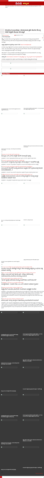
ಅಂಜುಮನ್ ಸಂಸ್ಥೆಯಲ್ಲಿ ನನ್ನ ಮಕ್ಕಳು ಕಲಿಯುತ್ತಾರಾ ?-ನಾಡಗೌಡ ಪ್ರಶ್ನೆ (20, 162)
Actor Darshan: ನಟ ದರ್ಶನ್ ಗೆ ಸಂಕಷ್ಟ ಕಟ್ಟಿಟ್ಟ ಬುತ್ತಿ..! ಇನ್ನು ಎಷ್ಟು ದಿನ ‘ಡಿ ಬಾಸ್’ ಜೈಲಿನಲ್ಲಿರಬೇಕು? (24, 56)
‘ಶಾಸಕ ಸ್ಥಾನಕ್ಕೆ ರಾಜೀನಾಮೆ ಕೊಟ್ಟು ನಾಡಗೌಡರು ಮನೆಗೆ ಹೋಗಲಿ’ (18, 280)
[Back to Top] (1, 477)
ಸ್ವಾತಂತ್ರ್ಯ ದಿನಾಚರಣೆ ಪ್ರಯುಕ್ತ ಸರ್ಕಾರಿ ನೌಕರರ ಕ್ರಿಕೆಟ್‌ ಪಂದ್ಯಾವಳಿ (31, 259)
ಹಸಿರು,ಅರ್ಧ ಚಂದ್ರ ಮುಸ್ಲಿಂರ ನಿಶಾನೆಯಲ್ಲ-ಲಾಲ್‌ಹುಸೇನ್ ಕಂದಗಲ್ (20, 300)
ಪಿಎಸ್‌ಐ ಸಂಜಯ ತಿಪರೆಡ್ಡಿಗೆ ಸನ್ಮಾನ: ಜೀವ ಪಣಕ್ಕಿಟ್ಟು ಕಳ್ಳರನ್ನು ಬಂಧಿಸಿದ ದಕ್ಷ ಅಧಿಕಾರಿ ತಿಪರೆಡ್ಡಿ (22, 269)
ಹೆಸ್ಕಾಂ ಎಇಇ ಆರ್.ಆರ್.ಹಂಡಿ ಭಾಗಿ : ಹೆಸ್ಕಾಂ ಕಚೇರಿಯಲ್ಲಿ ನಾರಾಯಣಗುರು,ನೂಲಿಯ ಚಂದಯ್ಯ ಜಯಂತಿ (17, 275)
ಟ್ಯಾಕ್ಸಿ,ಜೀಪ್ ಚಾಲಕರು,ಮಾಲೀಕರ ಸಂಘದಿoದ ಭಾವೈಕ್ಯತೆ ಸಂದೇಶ (18, 289)
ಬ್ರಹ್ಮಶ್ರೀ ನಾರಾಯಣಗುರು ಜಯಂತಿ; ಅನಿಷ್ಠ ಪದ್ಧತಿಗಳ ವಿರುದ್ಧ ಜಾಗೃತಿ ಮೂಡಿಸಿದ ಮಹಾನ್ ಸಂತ (19, 177)
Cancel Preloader (4, 1)
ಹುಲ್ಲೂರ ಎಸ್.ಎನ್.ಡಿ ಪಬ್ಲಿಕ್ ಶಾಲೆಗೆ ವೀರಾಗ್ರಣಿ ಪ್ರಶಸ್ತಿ (16, 156)
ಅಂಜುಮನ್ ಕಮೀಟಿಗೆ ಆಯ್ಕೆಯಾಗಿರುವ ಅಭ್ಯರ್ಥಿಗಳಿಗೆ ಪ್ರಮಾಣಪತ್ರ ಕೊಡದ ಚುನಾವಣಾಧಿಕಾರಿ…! (22, 169)
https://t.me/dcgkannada (26, 44)
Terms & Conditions (39, 473)
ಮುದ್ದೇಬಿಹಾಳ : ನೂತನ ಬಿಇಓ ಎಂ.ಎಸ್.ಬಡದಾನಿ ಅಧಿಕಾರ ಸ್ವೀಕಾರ (19, 284)
